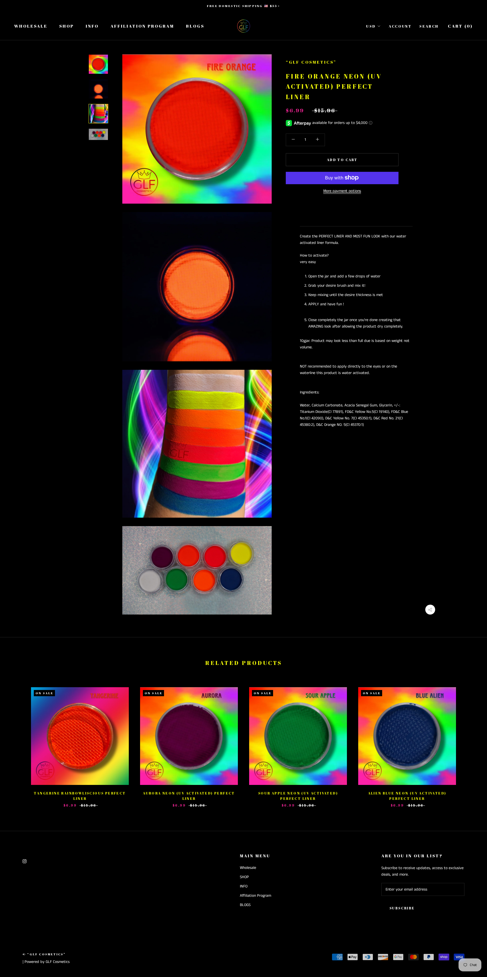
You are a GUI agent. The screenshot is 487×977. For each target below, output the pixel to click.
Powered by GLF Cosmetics (47, 962)
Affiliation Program (142, 26)
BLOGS (195, 26)
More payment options (342, 190)
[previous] (17, 741)
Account (400, 26)
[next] (469, 741)
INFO (92, 26)
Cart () (460, 26)
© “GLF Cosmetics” (44, 954)
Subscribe (402, 908)
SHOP (66, 26)
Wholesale (30, 26)
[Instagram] (24, 861)
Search (429, 26)
